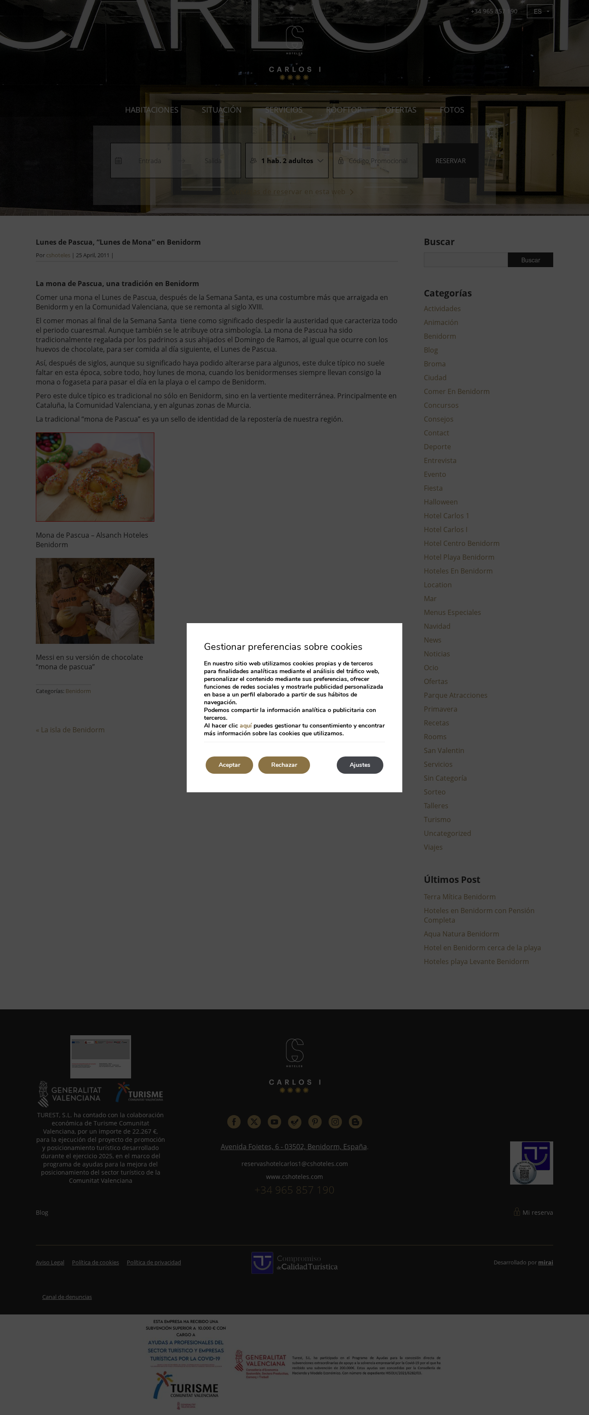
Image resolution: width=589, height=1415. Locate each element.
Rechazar (284, 765)
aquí (246, 726)
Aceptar (229, 765)
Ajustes (360, 765)
